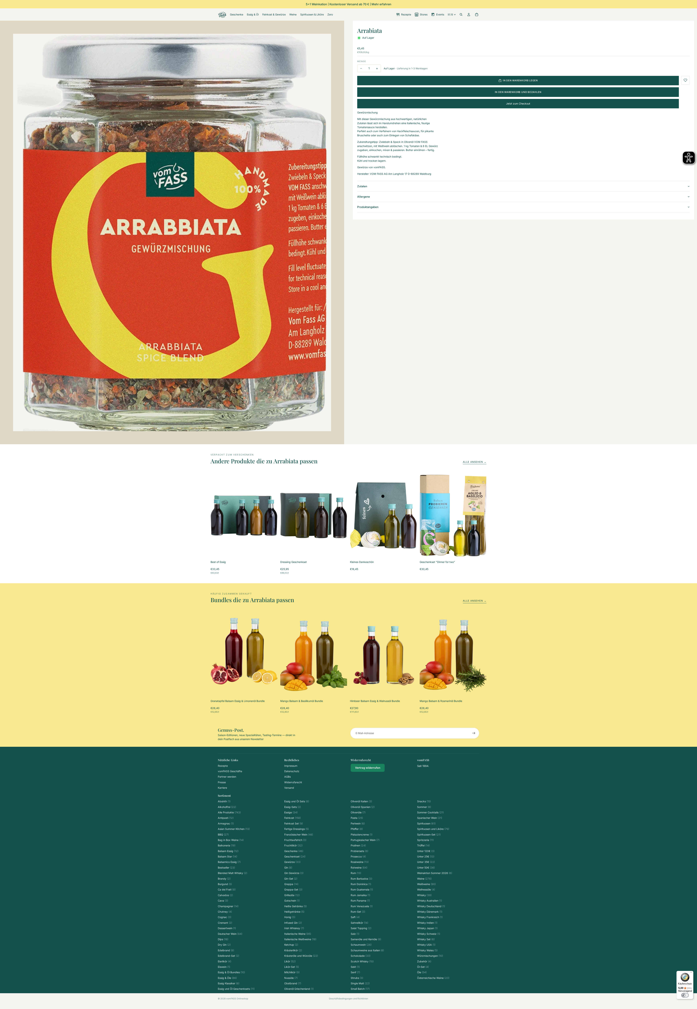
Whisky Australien (429, 900)
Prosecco (358, 856)
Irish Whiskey (294, 928)
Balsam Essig (228, 851)
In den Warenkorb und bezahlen (518, 92)
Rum (356, 873)
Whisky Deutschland (431, 906)
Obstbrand (292, 983)
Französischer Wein (298, 834)
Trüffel (423, 845)
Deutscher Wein (230, 933)
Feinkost (292, 817)
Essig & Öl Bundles (231, 972)
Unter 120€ (426, 851)
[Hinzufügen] (271, 551)
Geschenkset (294, 856)
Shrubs (357, 977)
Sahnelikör (359, 922)
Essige (291, 812)
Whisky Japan (427, 928)
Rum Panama (360, 900)
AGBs (287, 776)
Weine (424, 878)
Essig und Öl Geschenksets (236, 988)
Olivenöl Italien (361, 801)
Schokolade (360, 955)
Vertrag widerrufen (367, 767)
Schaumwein (361, 944)
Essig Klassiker (228, 983)
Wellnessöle (426, 889)
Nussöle (291, 977)
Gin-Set (290, 878)
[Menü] (691, 973)
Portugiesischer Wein (365, 839)
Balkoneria (226, 845)
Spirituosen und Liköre (433, 828)
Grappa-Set (293, 889)
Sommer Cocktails (430, 812)
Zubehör (424, 961)
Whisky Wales (427, 950)
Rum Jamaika (360, 895)
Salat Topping (361, 928)
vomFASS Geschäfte (230, 771)
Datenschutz (291, 771)
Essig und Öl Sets (296, 801)
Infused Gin (293, 922)
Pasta (357, 817)
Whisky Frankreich (430, 917)
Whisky (424, 895)
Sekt (355, 966)
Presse (222, 782)
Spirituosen (426, 823)
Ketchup (291, 944)
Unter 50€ (426, 867)
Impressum (290, 765)
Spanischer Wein (429, 817)
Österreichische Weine (433, 977)
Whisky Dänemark (429, 911)
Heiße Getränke (295, 906)
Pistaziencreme (361, 834)
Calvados (225, 895)
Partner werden (227, 776)
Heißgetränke (294, 911)
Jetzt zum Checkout (518, 103)
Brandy (224, 878)
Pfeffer (357, 828)
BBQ (223, 834)
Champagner (228, 906)
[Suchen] (461, 15)
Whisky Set (426, 939)
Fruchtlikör (293, 845)
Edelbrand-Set (228, 955)
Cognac (224, 917)
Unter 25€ (425, 856)
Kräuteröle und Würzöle (301, 955)
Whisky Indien (427, 922)
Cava (223, 900)
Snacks (424, 801)
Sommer (424, 806)
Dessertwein (227, 928)
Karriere (222, 787)
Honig (289, 917)
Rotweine (359, 867)
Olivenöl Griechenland (299, 988)
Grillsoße (292, 895)
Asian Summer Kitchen (234, 828)
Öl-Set (423, 966)
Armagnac (226, 823)
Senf (355, 972)
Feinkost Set (293, 823)
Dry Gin (224, 944)
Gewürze (292, 861)
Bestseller (226, 867)
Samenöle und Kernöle (366, 939)
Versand (289, 787)
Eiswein (224, 966)
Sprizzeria (425, 839)
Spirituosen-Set (429, 834)
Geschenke (293, 851)
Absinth (224, 801)
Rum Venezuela (362, 906)
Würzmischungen (430, 955)
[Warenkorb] (477, 15)
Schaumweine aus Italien (367, 950)
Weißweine (426, 884)
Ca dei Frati (227, 889)
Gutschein (292, 900)
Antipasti (226, 817)
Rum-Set (358, 911)
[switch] (685, 995)
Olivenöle (358, 812)
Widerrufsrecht (293, 782)
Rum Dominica (361, 884)
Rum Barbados (361, 878)
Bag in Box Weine (231, 839)
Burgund (225, 884)
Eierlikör (224, 961)
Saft (355, 917)
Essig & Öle (227, 977)
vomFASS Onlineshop (237, 998)
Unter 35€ (426, 861)
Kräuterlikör (293, 950)
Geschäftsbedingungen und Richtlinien (348, 998)
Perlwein (358, 823)
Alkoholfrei (227, 806)
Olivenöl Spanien (363, 806)
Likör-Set (291, 966)
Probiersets (359, 851)
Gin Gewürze (293, 873)
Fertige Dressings (296, 828)
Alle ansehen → (474, 461)
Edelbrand (226, 950)
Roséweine (360, 861)
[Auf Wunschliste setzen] (685, 80)
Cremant (225, 922)
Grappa (291, 884)
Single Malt (360, 983)
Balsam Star (227, 856)
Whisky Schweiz (428, 933)
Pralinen (358, 845)
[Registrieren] (474, 733)
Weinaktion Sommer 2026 (434, 873)
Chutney (225, 911)
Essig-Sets (292, 806)
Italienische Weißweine (300, 939)
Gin (288, 867)
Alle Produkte (229, 812)
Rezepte (223, 765)
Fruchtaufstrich (295, 839)
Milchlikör (292, 972)
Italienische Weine (297, 933)
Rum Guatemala (362, 889)
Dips (223, 939)
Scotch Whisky (362, 961)
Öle (422, 972)
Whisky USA (426, 944)
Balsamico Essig (229, 861)
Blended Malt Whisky (232, 873)
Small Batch (360, 988)
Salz (355, 933)
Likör (290, 961)
